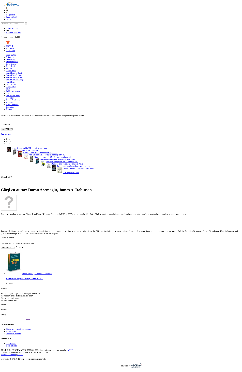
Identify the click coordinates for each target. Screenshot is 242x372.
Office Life (10, 57)
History (9, 109)
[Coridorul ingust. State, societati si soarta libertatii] (14, 274)
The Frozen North (13, 96)
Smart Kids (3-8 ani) (14, 73)
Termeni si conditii (13, 334)
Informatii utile (12, 17)
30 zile (8, 141)
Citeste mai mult (7, 238)
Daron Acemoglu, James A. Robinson (37, 274)
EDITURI (10, 46)
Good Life (10, 98)
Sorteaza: (19, 247)
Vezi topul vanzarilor (71, 173)
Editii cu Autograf (13, 91)
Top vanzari (6, 134)
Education (10, 107)
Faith (8, 89)
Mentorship (10, 59)
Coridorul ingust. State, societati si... (24, 278)
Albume (9, 102)
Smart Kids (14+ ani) (14, 80)
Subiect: (4, 309)
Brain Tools (10, 66)
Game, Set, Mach (13, 100)
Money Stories (12, 62)
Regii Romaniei (12, 105)
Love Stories (11, 64)
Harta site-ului (11, 346)
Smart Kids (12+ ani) (14, 77)
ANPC (70, 350)
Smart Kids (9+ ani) (14, 75)
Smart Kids (10, 82)
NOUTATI (10, 51)
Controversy (11, 84)
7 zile (8, 139)
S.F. (7, 93)
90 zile (8, 144)
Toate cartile (11, 55)
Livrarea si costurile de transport (19, 329)
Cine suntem (11, 343)
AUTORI (10, 48)
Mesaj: (3, 314)
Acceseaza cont (12, 28)
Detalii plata (11, 331)
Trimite (27, 319)
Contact (9, 19)
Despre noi (10, 15)
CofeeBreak (11, 71)
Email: (3, 305)
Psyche (9, 68)
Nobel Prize (11, 86)
